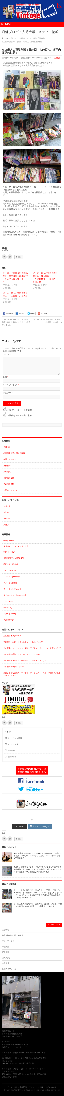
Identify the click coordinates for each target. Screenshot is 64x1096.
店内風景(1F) (8, 478)
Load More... (19, 826)
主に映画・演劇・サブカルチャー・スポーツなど (23, 642)
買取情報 (7, 472)
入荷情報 (57, 58)
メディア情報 (13, 744)
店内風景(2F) (8, 484)
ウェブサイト (9, 393)
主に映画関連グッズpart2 (13, 667)
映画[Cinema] (8, 541)
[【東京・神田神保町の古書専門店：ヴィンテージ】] (32, 17)
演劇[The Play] (9, 552)
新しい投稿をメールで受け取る (17, 415)
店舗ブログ (7, 525)
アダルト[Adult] (9, 614)
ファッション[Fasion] (12, 589)
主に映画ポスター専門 (12, 636)
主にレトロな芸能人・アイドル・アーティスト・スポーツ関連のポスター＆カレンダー (32, 674)
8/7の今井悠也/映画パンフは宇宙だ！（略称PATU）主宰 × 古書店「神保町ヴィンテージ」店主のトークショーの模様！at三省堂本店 (38, 855)
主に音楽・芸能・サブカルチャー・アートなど (22, 654)
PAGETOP (55, 925)
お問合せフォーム (10, 490)
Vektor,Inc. (46, 1090)
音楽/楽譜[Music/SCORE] (13, 558)
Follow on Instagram (41, 826)
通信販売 (7, 466)
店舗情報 (7, 447)
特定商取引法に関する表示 (14, 453)
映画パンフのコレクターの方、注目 (16, 546)
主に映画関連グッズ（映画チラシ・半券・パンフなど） (25, 660)
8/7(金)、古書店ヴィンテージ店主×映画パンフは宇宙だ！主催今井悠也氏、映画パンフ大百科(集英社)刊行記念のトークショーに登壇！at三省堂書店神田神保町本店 (37, 869)
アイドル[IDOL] (9, 570)
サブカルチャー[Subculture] (14, 595)
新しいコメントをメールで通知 (17, 410)
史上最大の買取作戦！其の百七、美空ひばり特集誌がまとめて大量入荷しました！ (16, 322)
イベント (7, 506)
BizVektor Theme (32, 1090)
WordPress (18, 1090)
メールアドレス (11, 385)
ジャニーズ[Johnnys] (11, 577)
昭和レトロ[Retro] (10, 564)
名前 (5, 377)
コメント (7, 354)
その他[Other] (8, 620)
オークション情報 (15, 738)
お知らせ (7, 512)
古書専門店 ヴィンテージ (28, 1087)
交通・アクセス (9, 459)
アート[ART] (8, 601)
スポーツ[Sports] (10, 583)
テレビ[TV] (7, 608)
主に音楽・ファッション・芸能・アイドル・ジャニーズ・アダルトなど (32, 648)
